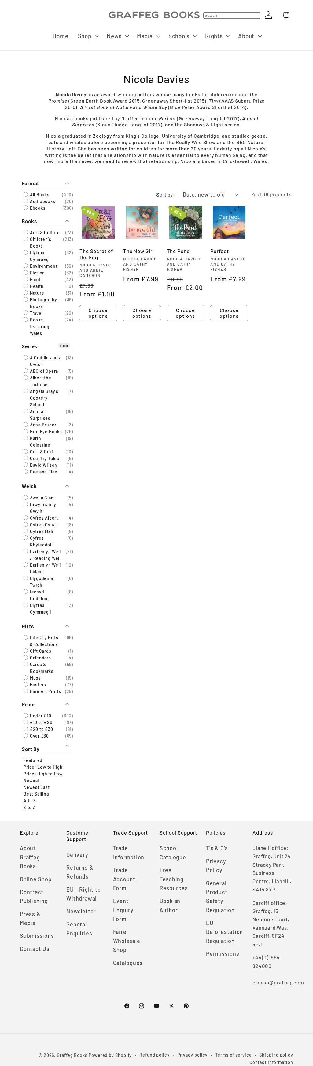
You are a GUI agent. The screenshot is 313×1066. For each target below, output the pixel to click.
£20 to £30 (41, 729)
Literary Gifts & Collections (43, 641)
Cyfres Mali (41, 531)
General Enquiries (79, 929)
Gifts (28, 626)
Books (29, 221)
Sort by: (165, 194)
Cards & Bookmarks (41, 668)
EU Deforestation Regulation (224, 931)
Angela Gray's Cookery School (43, 398)
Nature (36, 293)
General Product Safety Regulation (220, 896)
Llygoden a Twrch (41, 582)
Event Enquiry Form (123, 909)
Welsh (29, 486)
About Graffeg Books (30, 857)
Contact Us (35, 948)
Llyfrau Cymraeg (39, 256)
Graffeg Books (72, 1055)
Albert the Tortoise (40, 381)
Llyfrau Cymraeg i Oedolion (40, 612)
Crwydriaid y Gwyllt (42, 508)
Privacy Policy (216, 865)
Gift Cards (40, 651)
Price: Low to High (43, 767)
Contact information (271, 1062)
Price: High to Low (43, 773)
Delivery (77, 854)
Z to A (30, 807)
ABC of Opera (43, 371)
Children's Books (40, 242)
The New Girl (138, 251)
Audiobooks (42, 201)
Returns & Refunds (79, 872)
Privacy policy (192, 1054)
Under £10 (40, 715)
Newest (32, 780)
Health (36, 286)
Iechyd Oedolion (39, 595)
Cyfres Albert (43, 517)
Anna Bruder (42, 424)
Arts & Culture (44, 232)
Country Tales (44, 458)
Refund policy (154, 1054)
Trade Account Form (124, 879)
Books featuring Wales (39, 326)
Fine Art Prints (45, 691)
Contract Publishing (34, 896)
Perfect (219, 251)
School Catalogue (173, 852)
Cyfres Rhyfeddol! (41, 541)
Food (34, 279)
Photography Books (43, 303)
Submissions (37, 935)
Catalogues (128, 962)
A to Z (30, 800)
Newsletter (81, 911)
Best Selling (36, 793)
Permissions (222, 953)
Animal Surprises (39, 415)
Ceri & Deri (41, 451)
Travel (35, 313)
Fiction (37, 272)
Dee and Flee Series (43, 475)
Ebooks (37, 208)
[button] (87, 36)
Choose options (98, 313)
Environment (43, 266)
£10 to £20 (41, 722)
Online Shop (36, 879)
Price (28, 704)
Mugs (35, 677)
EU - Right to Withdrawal (83, 894)
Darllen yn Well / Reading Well (45, 555)
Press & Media (30, 918)
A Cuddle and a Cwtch (45, 361)
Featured (33, 760)
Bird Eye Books (45, 431)
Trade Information (129, 852)
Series (29, 346)
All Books (39, 194)
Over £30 (39, 735)
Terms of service (233, 1054)
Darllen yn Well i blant (45, 568)
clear (64, 345)
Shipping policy (276, 1054)
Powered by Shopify (110, 1055)
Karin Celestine (39, 442)
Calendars (40, 657)
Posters (37, 684)
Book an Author (170, 905)
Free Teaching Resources (174, 879)
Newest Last (37, 787)
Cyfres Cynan (43, 524)
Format (30, 183)
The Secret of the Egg (96, 254)
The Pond (178, 251)
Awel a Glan (41, 497)
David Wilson (43, 465)
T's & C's (217, 848)
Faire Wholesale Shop (126, 940)
